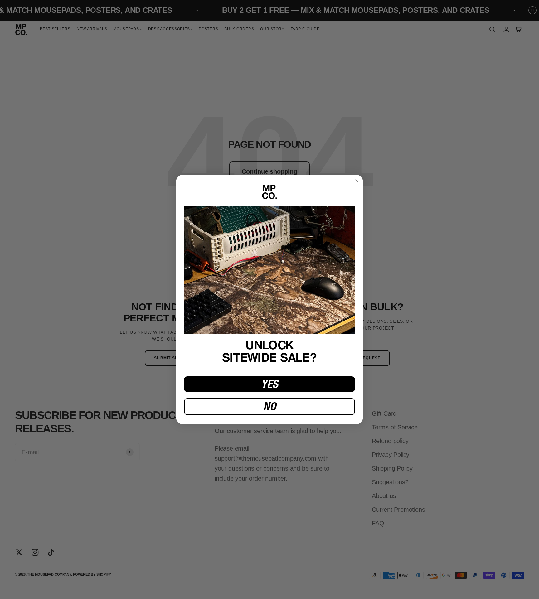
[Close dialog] (357, 181)
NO (269, 406)
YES (269, 384)
